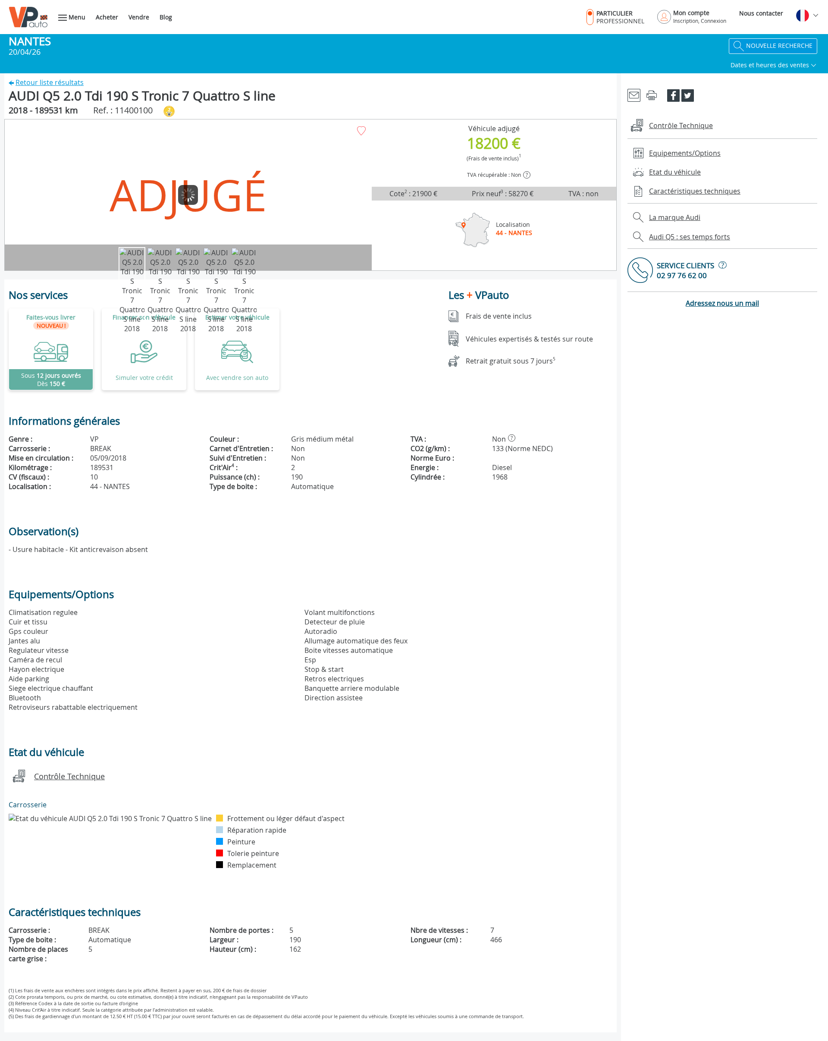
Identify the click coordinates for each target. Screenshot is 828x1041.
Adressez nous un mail (722, 303)
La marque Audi (674, 217)
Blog (166, 17)
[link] (51, 349)
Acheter (107, 17)
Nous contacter (761, 13)
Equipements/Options (685, 153)
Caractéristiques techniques (694, 191)
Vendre (139, 17)
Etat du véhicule (675, 172)
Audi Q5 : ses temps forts (689, 236)
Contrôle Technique (69, 776)
